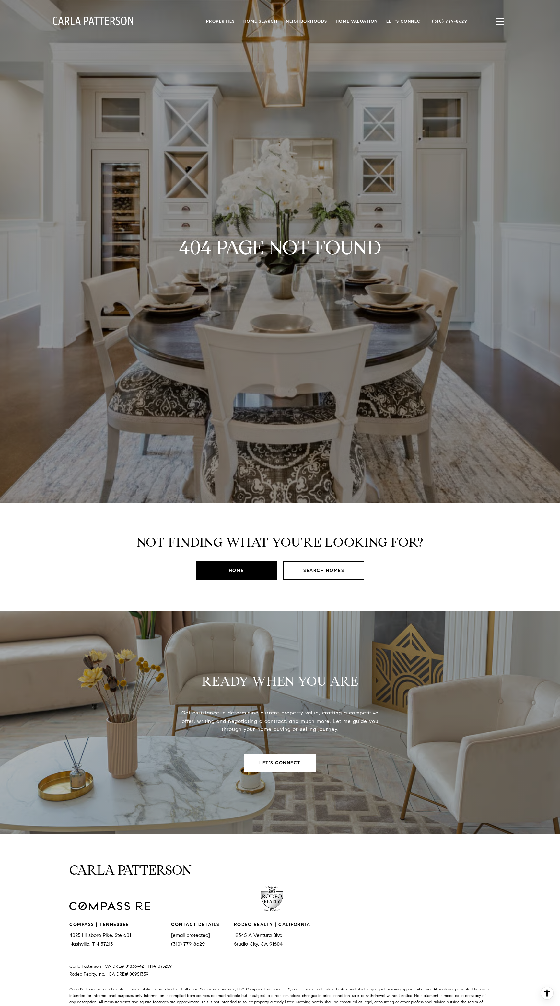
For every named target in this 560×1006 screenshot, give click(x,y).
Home (236, 570)
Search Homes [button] (323, 570)
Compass (254, 989)
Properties (220, 21)
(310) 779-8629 (188, 944)
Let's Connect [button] (280, 763)
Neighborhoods (306, 21)
